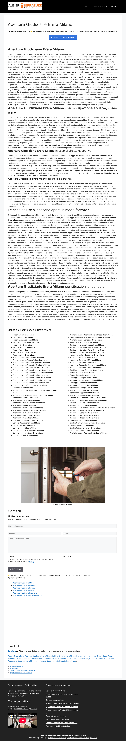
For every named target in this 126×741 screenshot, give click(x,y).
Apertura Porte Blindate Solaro (58, 726)
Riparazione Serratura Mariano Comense (62, 707)
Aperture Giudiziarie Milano (24, 583)
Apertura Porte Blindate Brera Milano (42, 659)
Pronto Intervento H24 (99, 6)
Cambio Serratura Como (55, 691)
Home (85, 6)
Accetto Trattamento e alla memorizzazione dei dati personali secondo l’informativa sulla (31, 561)
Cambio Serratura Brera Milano (101, 659)
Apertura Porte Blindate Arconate (21, 673)
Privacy (12, 556)
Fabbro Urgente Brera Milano (63, 656)
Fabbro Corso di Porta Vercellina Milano (61, 723)
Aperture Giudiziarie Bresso (24, 585)
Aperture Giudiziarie (16, 666)
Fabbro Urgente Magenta (56, 716)
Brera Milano (14, 668)
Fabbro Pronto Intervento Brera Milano (73, 659)
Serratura (12, 651)
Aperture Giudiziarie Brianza (24, 588)
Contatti (113, 6)
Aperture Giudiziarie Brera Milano (38, 656)
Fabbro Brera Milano (16, 656)
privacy (31, 562)
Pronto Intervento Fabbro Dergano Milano (62, 703)
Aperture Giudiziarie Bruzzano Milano (27, 595)
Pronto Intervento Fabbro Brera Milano (91, 656)
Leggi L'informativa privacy (50, 736)
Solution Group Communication (78, 738)
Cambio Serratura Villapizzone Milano (22, 670)
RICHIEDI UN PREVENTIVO (63, 37)
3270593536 (21, 706)
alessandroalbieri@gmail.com (25, 709)
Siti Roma (93, 738)
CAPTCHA (67, 556)
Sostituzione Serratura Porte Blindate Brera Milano (56, 661)
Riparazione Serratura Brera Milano (21, 661)
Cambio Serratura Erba (55, 700)
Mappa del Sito (80, 736)
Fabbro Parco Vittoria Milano (57, 719)
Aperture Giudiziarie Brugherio (25, 593)
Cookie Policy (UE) (67, 736)
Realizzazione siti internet (57, 738)
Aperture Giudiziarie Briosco (24, 590)
